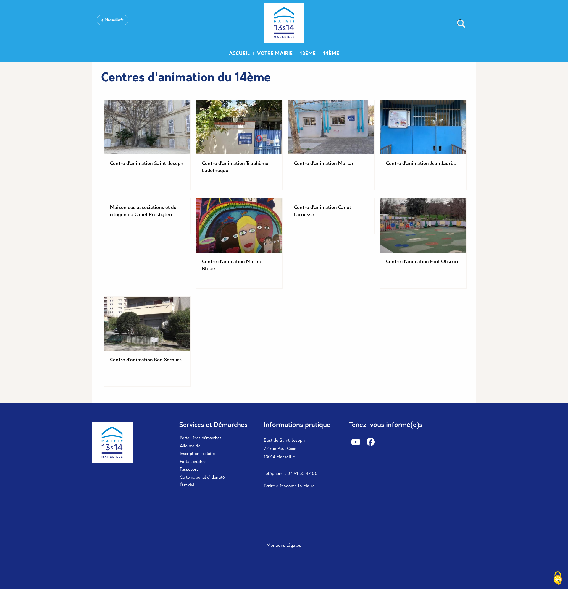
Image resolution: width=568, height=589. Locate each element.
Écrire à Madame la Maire (289, 486)
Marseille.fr (114, 20)
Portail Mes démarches (201, 438)
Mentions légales (284, 545)
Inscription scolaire (197, 454)
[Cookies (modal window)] (557, 578)
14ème (331, 53)
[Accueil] (284, 23)
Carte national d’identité (202, 478)
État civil (188, 485)
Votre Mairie (275, 53)
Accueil (239, 53)
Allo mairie (190, 446)
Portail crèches (193, 462)
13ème (308, 53)
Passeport (189, 470)
